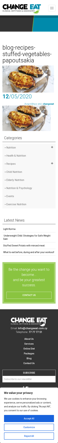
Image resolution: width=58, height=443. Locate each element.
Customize (29, 427)
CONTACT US (29, 295)
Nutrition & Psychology (19, 188)
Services (29, 344)
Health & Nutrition (16, 155)
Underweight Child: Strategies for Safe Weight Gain (26, 237)
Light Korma (9, 229)
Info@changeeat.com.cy (32, 328)
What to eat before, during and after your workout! (28, 252)
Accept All (29, 418)
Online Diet (29, 348)
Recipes (11, 163)
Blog (29, 358)
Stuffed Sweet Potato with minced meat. (24, 245)
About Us (29, 339)
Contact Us (29, 363)
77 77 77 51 (35, 332)
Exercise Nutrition (16, 204)
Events (10, 196)
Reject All (29, 436)
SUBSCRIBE (29, 373)
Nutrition (11, 147)
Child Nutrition (14, 171)
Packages (29, 353)
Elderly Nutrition (15, 180)
